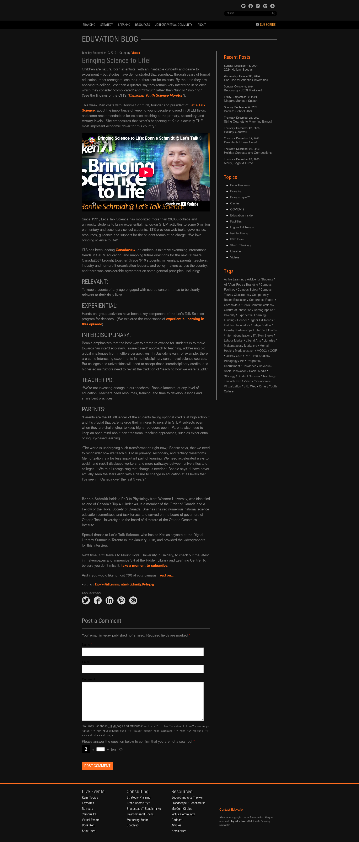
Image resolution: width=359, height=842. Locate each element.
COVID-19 (237, 209)
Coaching (133, 825)
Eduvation (119, 10)
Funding (229, 320)
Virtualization (232, 386)
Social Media (257, 371)
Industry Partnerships (238, 330)
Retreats (87, 809)
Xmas (263, 386)
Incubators (243, 325)
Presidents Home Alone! (240, 142)
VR (245, 386)
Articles (176, 825)
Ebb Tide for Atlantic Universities (246, 79)
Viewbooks (262, 381)
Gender (242, 320)
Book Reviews (240, 185)
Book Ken (88, 825)
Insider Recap (239, 233)
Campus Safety (248, 289)
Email (86, 662)
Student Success (249, 376)
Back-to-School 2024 (238, 111)
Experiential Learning (107, 584)
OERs (230, 355)
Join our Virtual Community (173, 25)
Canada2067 (125, 249)
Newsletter (178, 831)
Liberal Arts (253, 340)
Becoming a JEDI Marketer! (243, 90)
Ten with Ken (232, 381)
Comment (88, 679)
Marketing (250, 345)
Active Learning (234, 279)
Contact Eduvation (231, 809)
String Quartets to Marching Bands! (248, 121)
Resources (142, 25)
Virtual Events (91, 820)
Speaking (124, 25)
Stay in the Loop (238, 821)
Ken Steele (265, 335)
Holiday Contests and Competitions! (248, 152)
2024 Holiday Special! (238, 69)
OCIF (273, 350)
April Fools (236, 284)
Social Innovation (235, 371)
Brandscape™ (240, 197)
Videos (136, 53)
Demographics (263, 309)
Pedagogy (148, 584)
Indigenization (262, 325)
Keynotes (88, 803)
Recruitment (232, 366)
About (202, 25)
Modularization (244, 350)
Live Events (93, 791)
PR (242, 360)
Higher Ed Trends (242, 227)
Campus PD (89, 814)
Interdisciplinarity (131, 584)
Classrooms (242, 294)
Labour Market (233, 340)
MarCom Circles (181, 809)
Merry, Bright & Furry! (238, 163)
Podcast (176, 820)
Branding (89, 25)
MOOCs (262, 350)
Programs (253, 360)
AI (225, 284)
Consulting (138, 791)
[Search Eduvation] (273, 13)
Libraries (269, 340)
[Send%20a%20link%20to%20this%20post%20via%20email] (133, 600)
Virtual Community (183, 814)
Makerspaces (233, 345)
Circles (235, 203)
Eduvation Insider (242, 215)
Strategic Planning (138, 797)
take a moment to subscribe (144, 565)
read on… (167, 575)
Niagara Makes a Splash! (241, 100)
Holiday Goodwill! (235, 131)
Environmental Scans (140, 814)
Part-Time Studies (257, 355)
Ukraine (235, 251)
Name (86, 644)
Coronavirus (232, 304)
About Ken (88, 831)
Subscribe (267, 25)
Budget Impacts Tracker (187, 797)
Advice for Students (260, 279)
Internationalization (238, 335)
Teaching (269, 376)
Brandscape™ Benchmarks (144, 809)
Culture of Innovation (237, 309)
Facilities (236, 221)
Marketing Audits (138, 820)
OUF (239, 355)
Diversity (229, 315)
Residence (249, 366)
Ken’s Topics (90, 797)
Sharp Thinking (240, 245)
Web (253, 386)
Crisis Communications (257, 304)
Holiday (229, 325)
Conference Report (261, 299)
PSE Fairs (237, 239)
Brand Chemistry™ (138, 803)
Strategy (106, 25)
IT (254, 335)
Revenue (265, 366)
